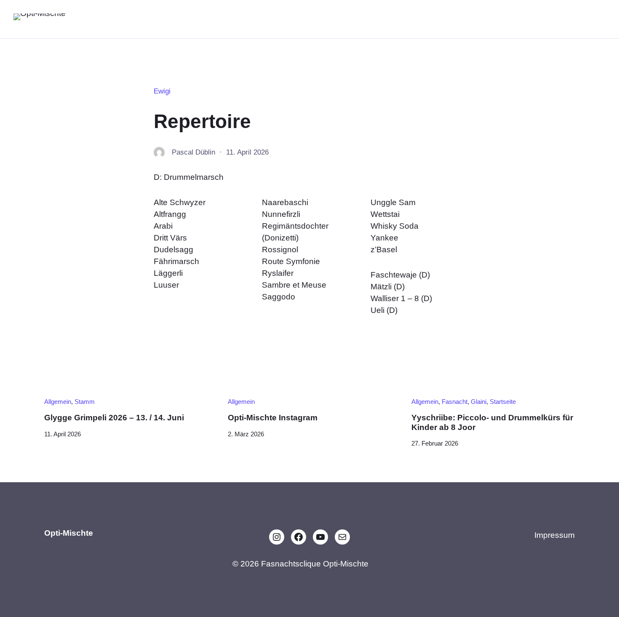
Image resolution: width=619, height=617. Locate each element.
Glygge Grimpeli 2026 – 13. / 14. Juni (114, 417)
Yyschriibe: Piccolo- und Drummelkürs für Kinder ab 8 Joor (492, 422)
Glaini (478, 401)
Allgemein (57, 401)
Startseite (503, 401)
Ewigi (162, 91)
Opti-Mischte (106, 18)
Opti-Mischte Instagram (273, 417)
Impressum (554, 535)
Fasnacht (454, 401)
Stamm (85, 401)
